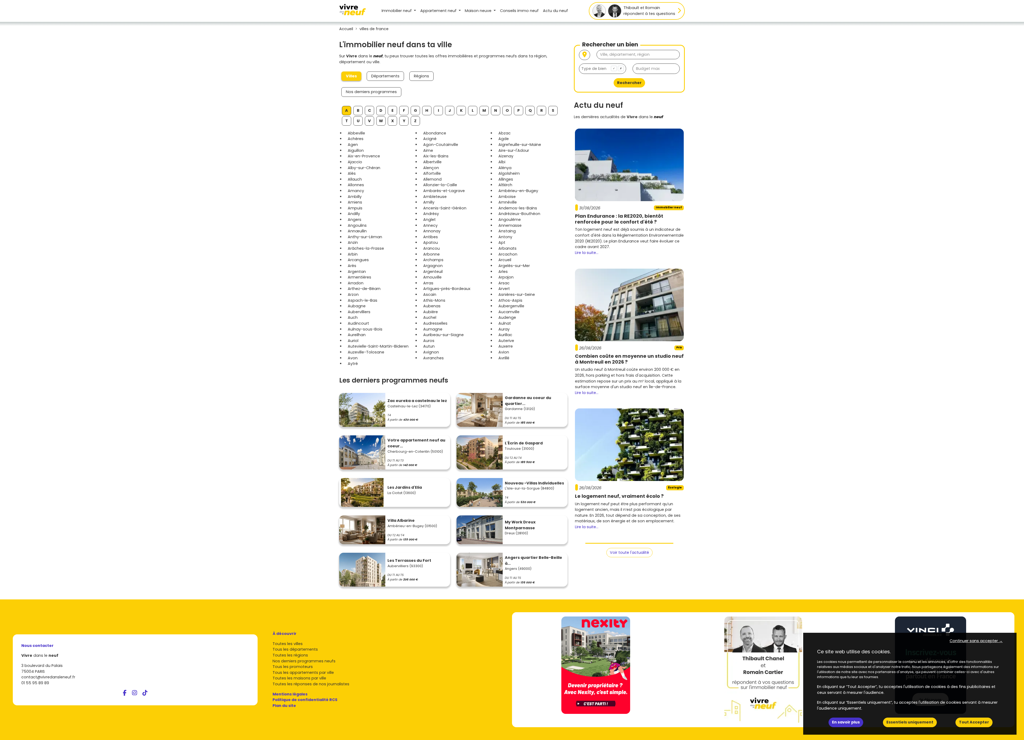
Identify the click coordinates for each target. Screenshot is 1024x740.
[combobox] (602, 68)
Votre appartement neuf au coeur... (416, 443)
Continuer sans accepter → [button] (976, 640)
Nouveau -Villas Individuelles (534, 483)
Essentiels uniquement (909, 722)
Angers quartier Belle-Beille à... (533, 560)
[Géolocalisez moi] (584, 55)
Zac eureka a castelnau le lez (417, 400)
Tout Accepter (974, 722)
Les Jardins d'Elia (404, 487)
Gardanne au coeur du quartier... (528, 400)
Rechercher (629, 82)
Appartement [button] (438, 10)
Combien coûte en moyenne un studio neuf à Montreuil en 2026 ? (629, 359)
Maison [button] (478, 10)
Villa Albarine (401, 520)
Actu (555, 10)
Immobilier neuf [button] (397, 10)
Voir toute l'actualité (629, 552)
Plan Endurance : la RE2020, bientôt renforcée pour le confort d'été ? (619, 219)
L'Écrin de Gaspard (524, 443)
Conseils (519, 10)
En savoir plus (846, 722)
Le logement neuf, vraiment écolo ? (619, 496)
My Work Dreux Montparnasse (520, 525)
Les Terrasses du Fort (409, 560)
